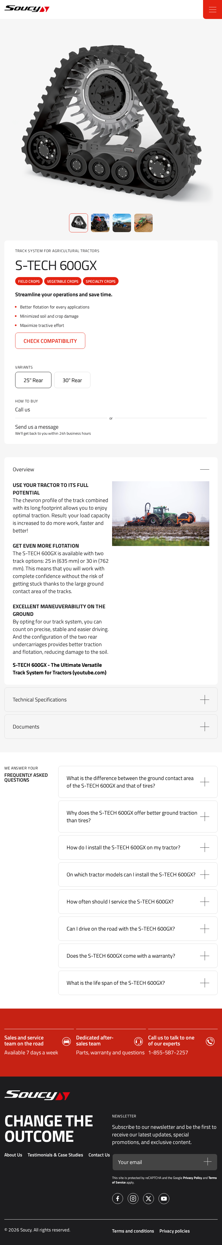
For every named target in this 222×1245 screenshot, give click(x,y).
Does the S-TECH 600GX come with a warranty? (121, 955)
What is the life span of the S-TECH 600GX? (116, 983)
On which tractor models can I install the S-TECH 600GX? (131, 874)
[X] (148, 1199)
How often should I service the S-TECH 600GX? (120, 901)
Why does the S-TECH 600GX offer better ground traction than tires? (132, 816)
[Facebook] (117, 1199)
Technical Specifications (40, 699)
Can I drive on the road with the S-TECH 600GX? (121, 928)
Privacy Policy (192, 1177)
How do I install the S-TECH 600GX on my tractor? (123, 847)
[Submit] (208, 1162)
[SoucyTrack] (17, 9)
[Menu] (212, 9)
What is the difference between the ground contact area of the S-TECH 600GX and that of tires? (130, 782)
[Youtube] (163, 1199)
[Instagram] (133, 1199)
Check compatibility (50, 341)
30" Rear (72, 380)
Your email (130, 1162)
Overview (23, 469)
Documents (26, 726)
